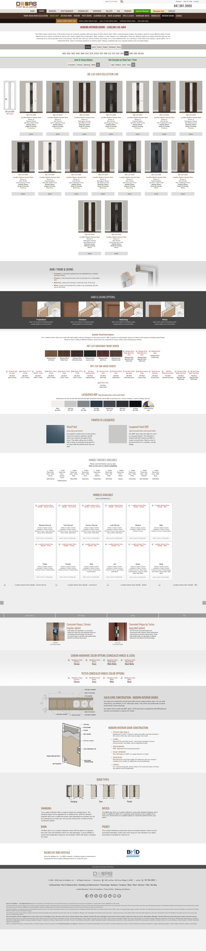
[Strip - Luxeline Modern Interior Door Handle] (161, 552)
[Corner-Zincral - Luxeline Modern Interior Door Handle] (91, 513)
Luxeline (66, 21)
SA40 (82, 53)
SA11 (68, 53)
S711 (87, 53)
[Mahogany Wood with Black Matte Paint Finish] (142, 353)
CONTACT (171, 11)
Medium (118, 65)
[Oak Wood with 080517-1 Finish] (38, 372)
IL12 (113, 53)
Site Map (154, 885)
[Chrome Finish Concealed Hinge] (76, 661)
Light (112, 65)
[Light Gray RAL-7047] (70, 404)
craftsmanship (49, 907)
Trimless (79, 65)
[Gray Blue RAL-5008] (96, 404)
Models (88, 47)
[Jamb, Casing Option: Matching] (123, 309)
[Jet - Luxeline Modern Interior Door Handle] (114, 552)
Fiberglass (155, 16)
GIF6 (135, 53)
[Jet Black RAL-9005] (135, 404)
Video (135, 885)
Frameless (71, 65)
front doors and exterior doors (55, 909)
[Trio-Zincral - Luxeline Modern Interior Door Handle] (68, 513)
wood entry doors (107, 913)
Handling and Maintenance (89, 885)
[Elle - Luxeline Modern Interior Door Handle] (91, 552)
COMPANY (128, 11)
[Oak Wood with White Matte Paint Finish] (181, 372)
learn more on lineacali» (44, 538)
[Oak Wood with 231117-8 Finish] (25, 372)
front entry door (13, 905)
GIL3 (122, 53)
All (98, 65)
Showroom (97, 880)
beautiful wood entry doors (39, 909)
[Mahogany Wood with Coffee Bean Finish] (77, 353)
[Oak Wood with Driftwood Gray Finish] (168, 372)
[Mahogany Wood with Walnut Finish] (64, 353)
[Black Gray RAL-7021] (122, 404)
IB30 (105, 53)
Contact (196, 1)
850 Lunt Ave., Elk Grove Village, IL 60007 (119, 880)
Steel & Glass (128, 16)
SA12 (73, 53)
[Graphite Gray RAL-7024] (109, 404)
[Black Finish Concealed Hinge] (129, 678)
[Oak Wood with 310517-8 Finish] (51, 372)
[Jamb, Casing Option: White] (164, 309)
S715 (91, 53)
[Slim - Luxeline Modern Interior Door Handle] (161, 513)
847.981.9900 (183, 6)
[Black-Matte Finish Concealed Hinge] (129, 661)
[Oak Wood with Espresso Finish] (142, 372)
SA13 (78, 53)
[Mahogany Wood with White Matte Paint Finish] (129, 353)
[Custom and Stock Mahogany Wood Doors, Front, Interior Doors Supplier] (27, 5)
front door (11, 913)
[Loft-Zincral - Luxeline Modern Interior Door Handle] (114, 513)
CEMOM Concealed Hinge (55, 643)
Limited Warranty (82, 889)
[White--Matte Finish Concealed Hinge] (111, 661)
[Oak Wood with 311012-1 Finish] (64, 372)
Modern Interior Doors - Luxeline (103, 27)
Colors (99, 47)
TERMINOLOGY (83, 11)
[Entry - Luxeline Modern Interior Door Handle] (137, 552)
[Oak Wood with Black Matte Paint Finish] (194, 372)
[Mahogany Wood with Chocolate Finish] (116, 353)
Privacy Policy (108, 889)
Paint (129, 65)
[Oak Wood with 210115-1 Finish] (77, 372)
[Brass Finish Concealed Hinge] (94, 661)
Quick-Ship (54, 16)
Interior (168, 16)
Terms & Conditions (96, 889)
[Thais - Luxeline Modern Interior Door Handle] (44, 552)
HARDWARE (97, 11)
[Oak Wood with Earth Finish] (103, 372)
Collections (36, 16)
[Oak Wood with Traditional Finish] (90, 372)
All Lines (141, 53)
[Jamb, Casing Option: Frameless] (41, 309)
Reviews (178, 1)
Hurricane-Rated (142, 16)
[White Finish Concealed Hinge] (111, 678)
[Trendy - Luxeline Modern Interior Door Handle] (68, 552)
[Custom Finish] (148, 404)
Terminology (104, 885)
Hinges (105, 47)
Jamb (94, 47)
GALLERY (109, 11)
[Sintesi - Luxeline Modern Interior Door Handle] (137, 513)
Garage (179, 16)
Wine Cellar (143, 21)
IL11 (109, 53)
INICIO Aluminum (114, 16)
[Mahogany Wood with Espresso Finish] (90, 353)
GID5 (131, 53)
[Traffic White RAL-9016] (57, 404)
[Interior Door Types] (103, 804)
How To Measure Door (69, 885)
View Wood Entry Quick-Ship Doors (103, 867)
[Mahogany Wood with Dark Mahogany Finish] (103, 353)
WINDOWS (52, 11)
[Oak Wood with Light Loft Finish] (12, 372)
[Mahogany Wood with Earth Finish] (51, 353)
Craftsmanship (54, 885)
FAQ (118, 11)
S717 (101, 53)
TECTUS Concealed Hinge (118, 643)
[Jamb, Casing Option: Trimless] (82, 309)
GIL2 (117, 53)
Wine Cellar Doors (114, 903)
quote (31, 134)
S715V (96, 53)
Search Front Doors (113, 1)
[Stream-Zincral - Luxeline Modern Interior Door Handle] (44, 513)
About (119, 47)
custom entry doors (91, 909)
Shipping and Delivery (122, 889)
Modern (77, 16)
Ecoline (88, 21)
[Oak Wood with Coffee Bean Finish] (129, 372)
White (93, 65)
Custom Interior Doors (99, 903)
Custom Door (189, 909)
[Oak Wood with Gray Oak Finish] (155, 372)
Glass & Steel (109, 21)
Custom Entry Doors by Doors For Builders (80, 903)
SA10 (64, 53)
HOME (32, 11)
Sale (158, 11)
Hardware (112, 47)
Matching (87, 65)
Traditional (128, 21)
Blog (129, 885)
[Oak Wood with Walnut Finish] (116, 372)
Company (122, 885)
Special (142, 11)
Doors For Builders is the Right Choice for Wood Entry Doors (49, 903)
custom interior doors (106, 909)
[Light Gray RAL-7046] (83, 404)
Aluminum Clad (100, 16)
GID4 (126, 53)
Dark (124, 65)
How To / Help (188, 1)
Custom (66, 16)
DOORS (41, 11)
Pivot (87, 16)
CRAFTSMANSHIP (67, 11)
